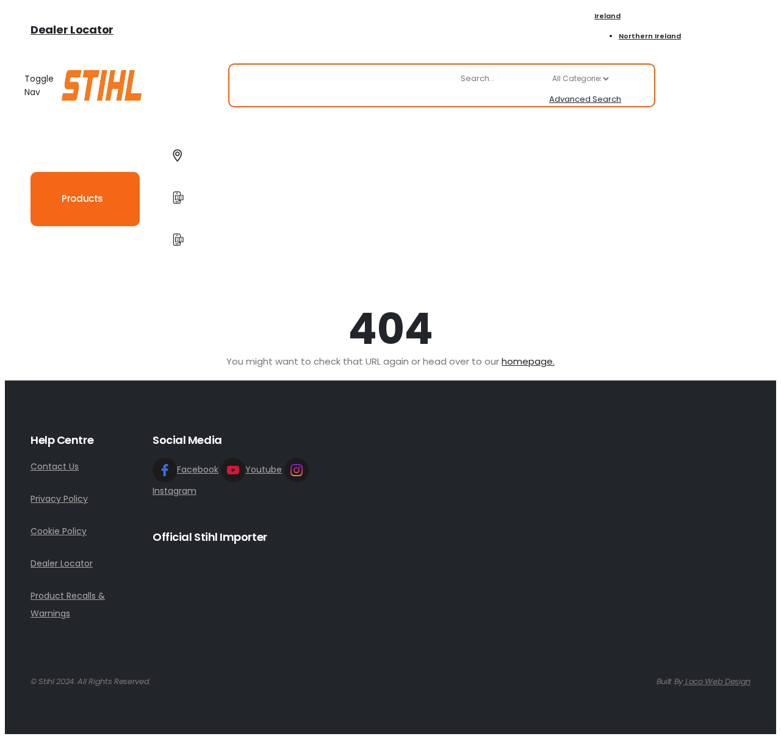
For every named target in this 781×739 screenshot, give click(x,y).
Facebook (197, 469)
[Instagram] (742, 29)
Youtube (263, 469)
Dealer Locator (72, 29)
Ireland (607, 16)
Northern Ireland (650, 36)
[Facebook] (700, 29)
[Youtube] (721, 29)
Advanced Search (585, 99)
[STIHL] (102, 85)
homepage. (528, 361)
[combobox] (534, 79)
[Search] (637, 85)
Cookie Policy (59, 531)
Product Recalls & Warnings (68, 604)
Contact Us (55, 466)
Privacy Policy (59, 499)
